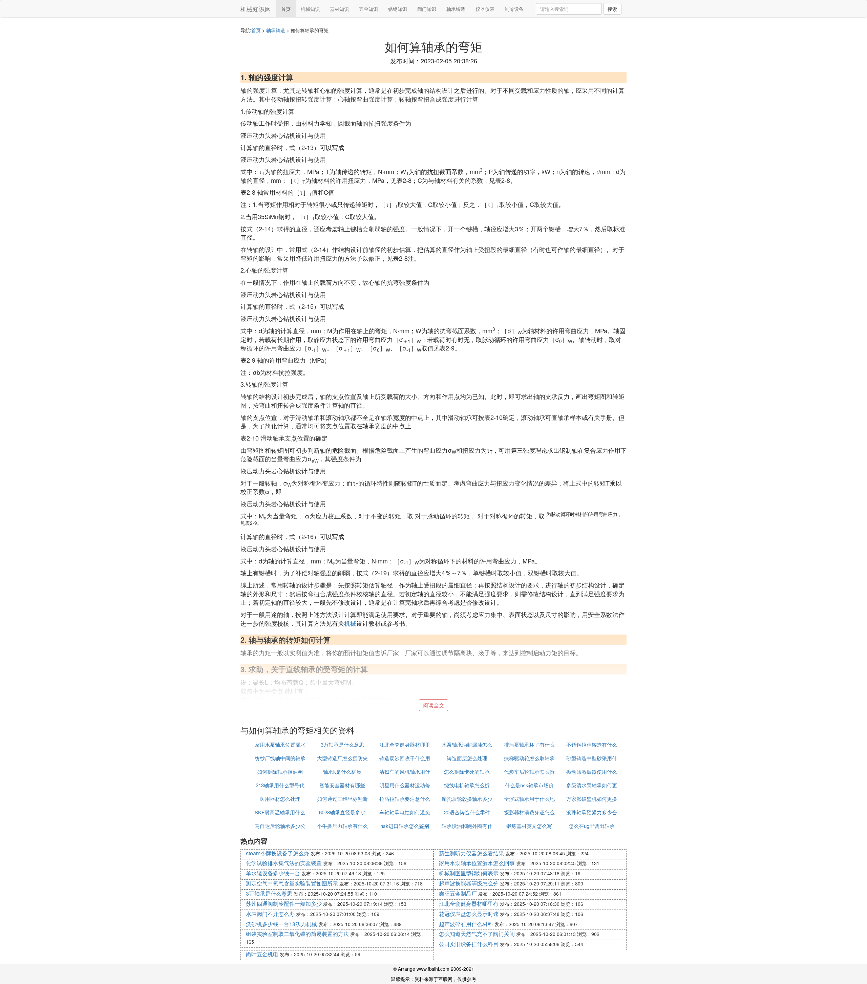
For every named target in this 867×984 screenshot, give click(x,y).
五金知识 (368, 8)
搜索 (612, 8)
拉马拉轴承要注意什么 (404, 798)
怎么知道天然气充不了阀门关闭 (477, 934)
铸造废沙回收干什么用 (404, 758)
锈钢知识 (397, 8)
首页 (286, 8)
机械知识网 (255, 8)
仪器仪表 (484, 8)
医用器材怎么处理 (280, 798)
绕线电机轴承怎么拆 (467, 785)
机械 (350, 623)
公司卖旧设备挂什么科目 (469, 944)
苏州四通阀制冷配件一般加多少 (284, 903)
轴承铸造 (455, 8)
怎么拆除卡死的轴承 (467, 771)
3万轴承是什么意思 (342, 744)
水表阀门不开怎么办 (270, 914)
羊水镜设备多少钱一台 (273, 873)
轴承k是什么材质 (342, 771)
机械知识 (310, 8)
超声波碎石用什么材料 (466, 924)
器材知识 (339, 8)
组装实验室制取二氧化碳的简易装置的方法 (297, 934)
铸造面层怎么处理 (467, 758)
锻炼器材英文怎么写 (529, 825)
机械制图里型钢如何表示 (469, 873)
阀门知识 (426, 8)
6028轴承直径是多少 (342, 812)
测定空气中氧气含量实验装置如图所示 (292, 883)
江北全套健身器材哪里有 (469, 903)
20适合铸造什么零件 (467, 812)
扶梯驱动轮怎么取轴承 (529, 758)
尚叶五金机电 (262, 954)
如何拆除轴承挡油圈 (280, 771)
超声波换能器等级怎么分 (469, 883)
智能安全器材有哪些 (342, 785)
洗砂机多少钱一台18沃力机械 (281, 924)
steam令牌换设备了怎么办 (277, 853)
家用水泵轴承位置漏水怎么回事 (477, 863)
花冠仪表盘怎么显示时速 (469, 914)
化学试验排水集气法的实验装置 (284, 863)
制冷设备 (514, 8)
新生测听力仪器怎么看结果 (471, 853)
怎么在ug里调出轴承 (592, 825)
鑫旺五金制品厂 (458, 893)
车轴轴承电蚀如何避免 (404, 812)
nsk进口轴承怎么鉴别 (404, 825)
